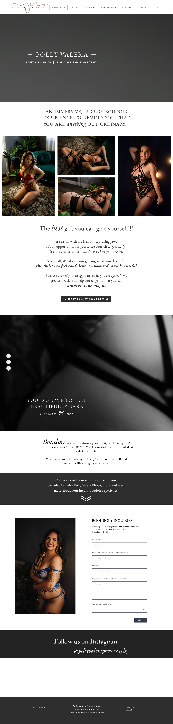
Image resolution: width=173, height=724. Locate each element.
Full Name (96, 539)
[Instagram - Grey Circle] (8, 368)
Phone (94, 566)
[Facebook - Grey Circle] (8, 356)
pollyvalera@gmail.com (86, 709)
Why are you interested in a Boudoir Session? (108, 579)
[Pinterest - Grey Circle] (8, 362)
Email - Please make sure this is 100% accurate (109, 552)
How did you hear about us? (102, 604)
